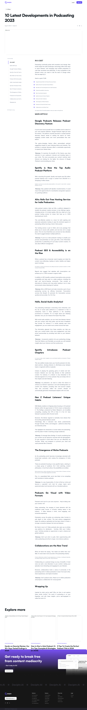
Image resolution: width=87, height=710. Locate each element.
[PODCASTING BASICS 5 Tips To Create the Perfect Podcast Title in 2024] (69, 628)
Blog (59, 695)
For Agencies (34, 698)
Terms (72, 696)
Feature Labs (60, 701)
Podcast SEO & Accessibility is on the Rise (16, 79)
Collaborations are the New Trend (16, 99)
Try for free (8, 670)
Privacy (72, 695)
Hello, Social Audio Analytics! (16, 82)
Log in (73, 2)
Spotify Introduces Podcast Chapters (16, 85)
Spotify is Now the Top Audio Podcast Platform (16, 72)
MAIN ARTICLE (13, 65)
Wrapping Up (13, 102)
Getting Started (60, 698)
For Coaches (34, 696)
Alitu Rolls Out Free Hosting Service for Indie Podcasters (16, 75)
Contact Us (60, 700)
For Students (34, 701)
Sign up (79, 2)
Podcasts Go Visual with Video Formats (16, 95)
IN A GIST (12, 62)
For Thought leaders (35, 700)
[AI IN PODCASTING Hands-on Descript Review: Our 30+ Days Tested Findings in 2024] (17, 628)
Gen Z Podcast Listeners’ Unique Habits (16, 89)
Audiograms (47, 696)
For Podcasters (35, 695)
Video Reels (47, 698)
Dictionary (47, 703)
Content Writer (47, 695)
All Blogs (9, 9)
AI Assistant (47, 700)
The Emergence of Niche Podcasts (16, 92)
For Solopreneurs (35, 703)
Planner (46, 701)
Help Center (60, 696)
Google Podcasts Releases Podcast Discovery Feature (16, 69)
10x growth (47, 176)
